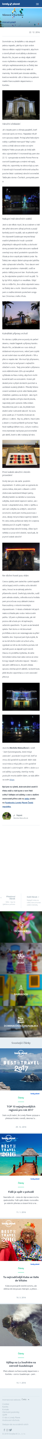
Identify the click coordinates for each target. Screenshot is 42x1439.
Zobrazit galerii (9, 22)
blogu (12, 779)
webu (26, 798)
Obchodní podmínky (10, 1412)
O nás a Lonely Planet (11, 1417)
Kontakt (5, 1409)
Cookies (5, 1404)
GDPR (4, 1414)
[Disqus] (21, 861)
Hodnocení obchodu (10, 1420)
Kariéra (5, 1406)
